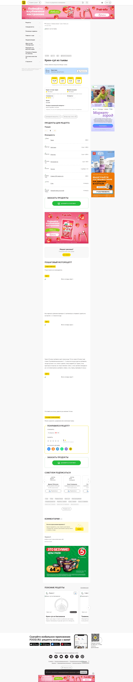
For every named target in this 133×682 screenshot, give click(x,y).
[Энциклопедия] (40, 40)
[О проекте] (40, 61)
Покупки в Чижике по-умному (31, 52)
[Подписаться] (75, 593)
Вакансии (54, 663)
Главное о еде (30, 35)
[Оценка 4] (55, 441)
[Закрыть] (88, 661)
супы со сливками (83, 501)
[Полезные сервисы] (40, 31)
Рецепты (28, 22)
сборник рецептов (50, 501)
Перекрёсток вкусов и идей (30, 48)
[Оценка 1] (48, 441)
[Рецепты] (40, 22)
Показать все (66, 509)
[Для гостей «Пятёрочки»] (40, 44)
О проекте (29, 61)
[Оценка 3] (53, 441)
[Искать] (86, 2)
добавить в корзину (68, 203)
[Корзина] (102, 2)
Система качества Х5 (31, 57)
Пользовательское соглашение (76, 661)
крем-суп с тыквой (50, 504)
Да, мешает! (66, 254)
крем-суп (67, 498)
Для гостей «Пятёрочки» (30, 44)
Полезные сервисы (31, 31)
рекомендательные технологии (67, 672)
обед (51, 498)
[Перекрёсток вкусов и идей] (40, 48)
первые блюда (59, 498)
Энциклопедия (30, 40)
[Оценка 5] (58, 441)
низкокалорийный (76, 498)
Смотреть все (84, 587)
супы (46, 498)
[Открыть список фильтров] (83, 2)
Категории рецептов (76, 663)
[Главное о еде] (40, 35)
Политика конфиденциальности (61, 661)
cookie (78, 672)
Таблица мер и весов (69, 116)
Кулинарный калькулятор (52, 116)
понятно (83, 672)
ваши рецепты (74, 504)
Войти (79, 529)
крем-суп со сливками (63, 504)
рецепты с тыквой (61, 501)
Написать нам (67, 667)
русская (48, 102)
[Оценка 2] (50, 441)
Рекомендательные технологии (64, 663)
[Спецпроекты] (40, 27)
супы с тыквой (72, 501)
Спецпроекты (30, 27)
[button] (45, 482)
